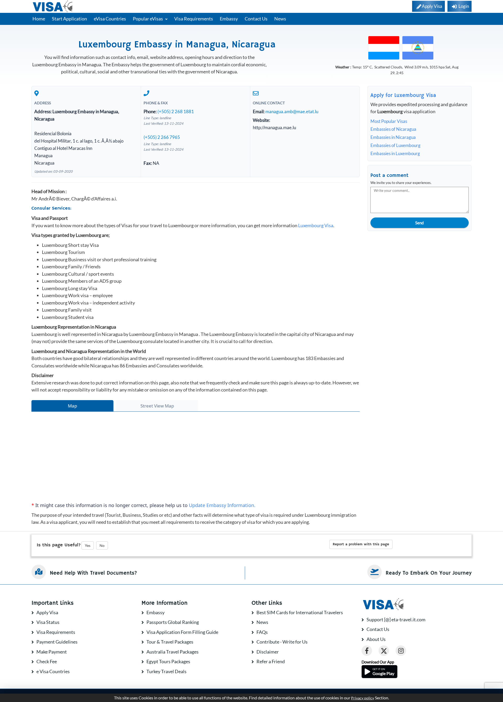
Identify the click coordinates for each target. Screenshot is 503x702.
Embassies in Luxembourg (395, 153)
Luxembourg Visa (315, 225)
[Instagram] (401, 650)
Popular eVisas (148, 18)
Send (419, 222)
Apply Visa (47, 612)
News (280, 18)
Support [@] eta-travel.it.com (396, 619)
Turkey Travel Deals (166, 671)
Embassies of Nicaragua (393, 129)
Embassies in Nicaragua (393, 137)
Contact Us (256, 18)
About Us (376, 639)
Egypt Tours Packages (168, 661)
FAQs (262, 632)
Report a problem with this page (361, 544)
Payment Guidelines (57, 642)
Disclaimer (267, 652)
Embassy (229, 18)
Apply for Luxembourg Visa (403, 95)
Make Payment (51, 652)
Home (38, 18)
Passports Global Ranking (172, 622)
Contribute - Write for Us (282, 642)
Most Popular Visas (388, 121)
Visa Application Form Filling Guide (182, 632)
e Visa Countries (53, 671)
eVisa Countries (110, 18)
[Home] (53, 6)
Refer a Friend (270, 661)
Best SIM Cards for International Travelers (299, 612)
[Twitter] (384, 650)
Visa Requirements (193, 18)
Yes (87, 545)
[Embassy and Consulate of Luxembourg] (384, 47)
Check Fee (46, 661)
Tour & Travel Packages (169, 642)
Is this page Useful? (59, 545)
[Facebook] (367, 650)
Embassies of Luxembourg (395, 145)
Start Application (69, 18)
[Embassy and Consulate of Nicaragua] (418, 47)
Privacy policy (362, 698)
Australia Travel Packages (172, 652)
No (102, 545)
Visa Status (47, 622)
